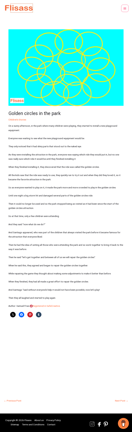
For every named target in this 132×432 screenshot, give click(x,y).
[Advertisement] (65, 356)
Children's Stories (17, 119)
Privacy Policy (53, 420)
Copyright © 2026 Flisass (18, 420)
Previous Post (12, 400)
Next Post (121, 400)
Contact (51, 424)
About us (39, 420)
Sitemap (15, 424)
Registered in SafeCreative (46, 306)
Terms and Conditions (33, 424)
